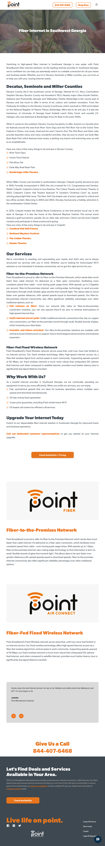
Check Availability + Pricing (52, 455)
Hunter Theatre (18, 243)
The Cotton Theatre (20, 238)
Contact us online (13, 788)
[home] (13, 4)
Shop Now (83, 4)
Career (86, 831)
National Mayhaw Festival (24, 233)
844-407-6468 (62, 4)
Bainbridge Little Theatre (23, 172)
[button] (95, 4)
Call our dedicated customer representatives (33, 433)
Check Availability (23, 800)
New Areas (87, 826)
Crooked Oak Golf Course (23, 228)
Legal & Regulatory (91, 836)
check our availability (38, 786)
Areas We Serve (89, 821)
